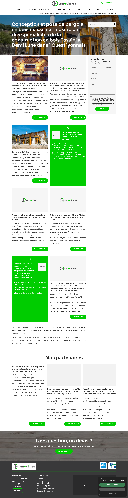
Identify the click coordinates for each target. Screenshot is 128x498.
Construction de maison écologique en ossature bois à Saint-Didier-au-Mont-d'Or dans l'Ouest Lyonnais (29, 85)
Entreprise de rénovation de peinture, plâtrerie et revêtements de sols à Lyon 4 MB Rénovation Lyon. (28, 369)
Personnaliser (112, 493)
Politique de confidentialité (47, 488)
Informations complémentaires (44, 482)
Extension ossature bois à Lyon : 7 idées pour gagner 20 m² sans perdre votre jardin (67, 217)
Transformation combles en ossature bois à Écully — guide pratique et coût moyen (28, 217)
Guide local (41, 478)
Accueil (19, 9)
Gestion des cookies (45, 491)
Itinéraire (17, 490)
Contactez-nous (64, 451)
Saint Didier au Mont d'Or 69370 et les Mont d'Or (30, 283)
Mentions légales (44, 486)
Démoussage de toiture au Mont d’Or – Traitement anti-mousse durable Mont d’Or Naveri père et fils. (63, 391)
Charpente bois (94, 9)
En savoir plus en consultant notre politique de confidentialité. (103, 103)
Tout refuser (112, 489)
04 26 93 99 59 (109, 3)
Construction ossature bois (39, 9)
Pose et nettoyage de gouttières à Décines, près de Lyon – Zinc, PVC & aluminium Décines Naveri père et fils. (99, 391)
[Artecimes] (64, 3)
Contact (110, 9)
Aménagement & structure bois (69, 9)
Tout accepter (112, 485)
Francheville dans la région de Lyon (29, 293)
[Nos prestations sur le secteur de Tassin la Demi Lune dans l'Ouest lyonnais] (56, 135)
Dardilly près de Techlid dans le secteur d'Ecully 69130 (30, 289)
